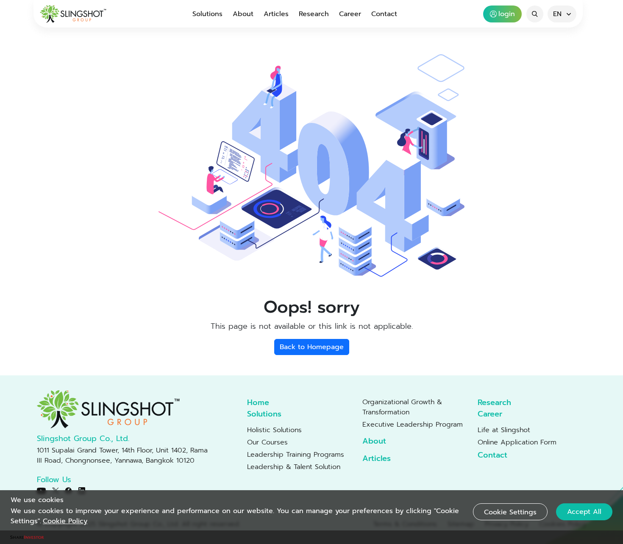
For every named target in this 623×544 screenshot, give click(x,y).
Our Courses (267, 442)
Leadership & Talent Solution (293, 467)
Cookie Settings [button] (510, 512)
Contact (384, 14)
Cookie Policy (65, 521)
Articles (276, 14)
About (243, 14)
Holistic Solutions (274, 430)
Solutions (207, 14)
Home (258, 402)
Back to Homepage (312, 347)
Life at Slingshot (504, 430)
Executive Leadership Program (412, 424)
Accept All (584, 512)
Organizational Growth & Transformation (402, 407)
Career (350, 14)
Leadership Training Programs (295, 455)
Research (314, 14)
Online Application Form (517, 442)
